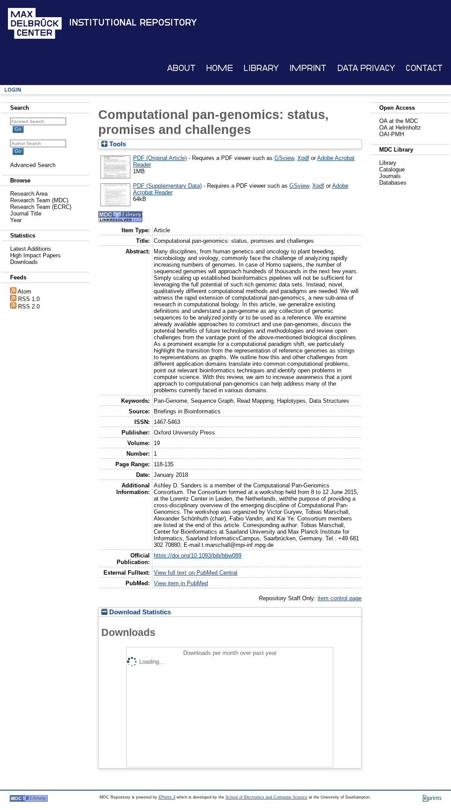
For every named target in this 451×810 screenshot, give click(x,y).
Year (16, 220)
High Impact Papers (35, 255)
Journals (390, 176)
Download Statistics (139, 612)
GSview (284, 158)
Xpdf (303, 158)
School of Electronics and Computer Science (266, 797)
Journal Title (25, 213)
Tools (116, 144)
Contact (424, 68)
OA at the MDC (398, 121)
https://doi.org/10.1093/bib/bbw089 (197, 555)
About (181, 68)
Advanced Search (32, 165)
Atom (24, 291)
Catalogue (392, 169)
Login (12, 90)
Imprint (307, 68)
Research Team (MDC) (39, 200)
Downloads (24, 262)
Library (261, 68)
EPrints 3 (167, 797)
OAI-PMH (391, 134)
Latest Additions (30, 248)
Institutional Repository (133, 22)
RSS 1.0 (29, 299)
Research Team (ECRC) (40, 207)
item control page (340, 598)
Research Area (29, 193)
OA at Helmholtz (400, 127)
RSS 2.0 (29, 306)
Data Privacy (366, 68)
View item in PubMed (181, 583)
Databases (393, 182)
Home (219, 68)
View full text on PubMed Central (195, 572)
